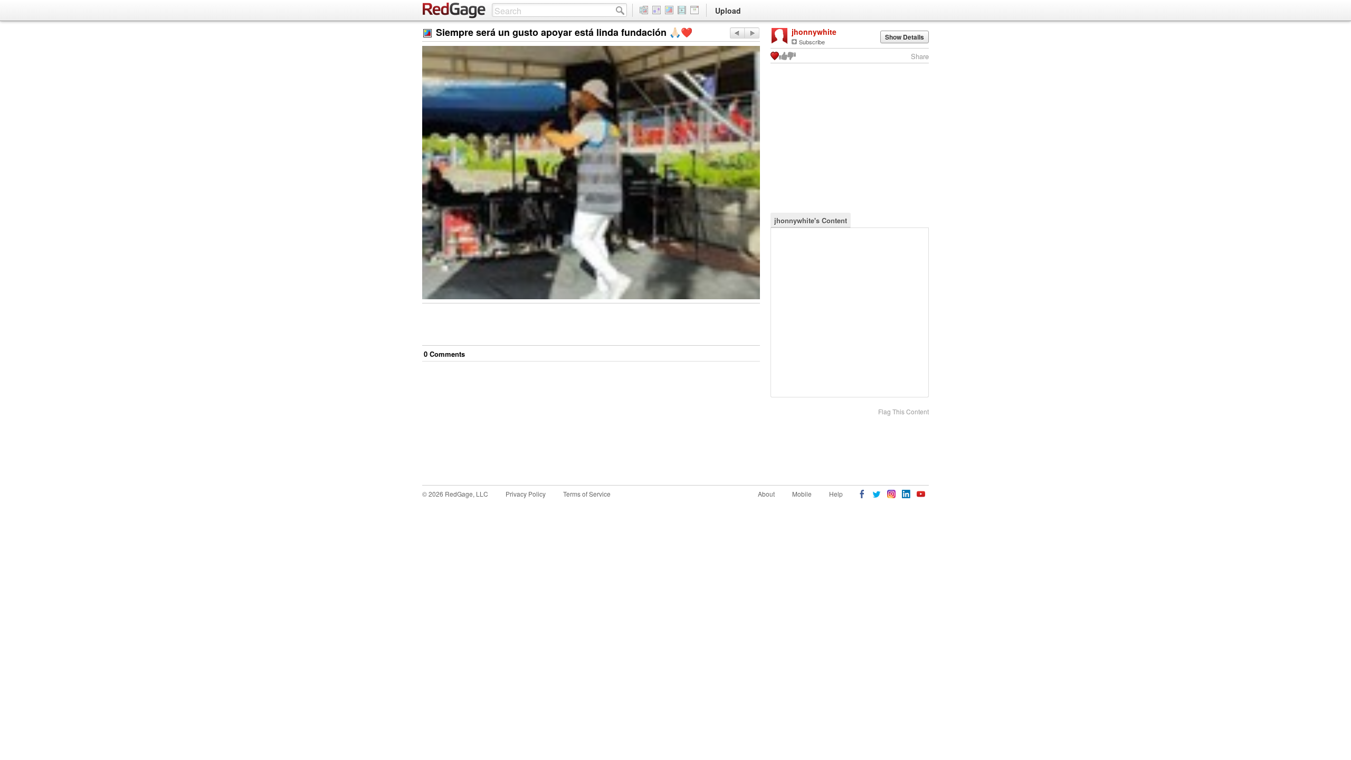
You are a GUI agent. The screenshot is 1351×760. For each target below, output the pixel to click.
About (766, 493)
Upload (728, 10)
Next (737, 33)
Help (836, 493)
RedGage (454, 10)
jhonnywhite (814, 31)
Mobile (802, 493)
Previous (751, 33)
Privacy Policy (526, 493)
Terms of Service (587, 493)
